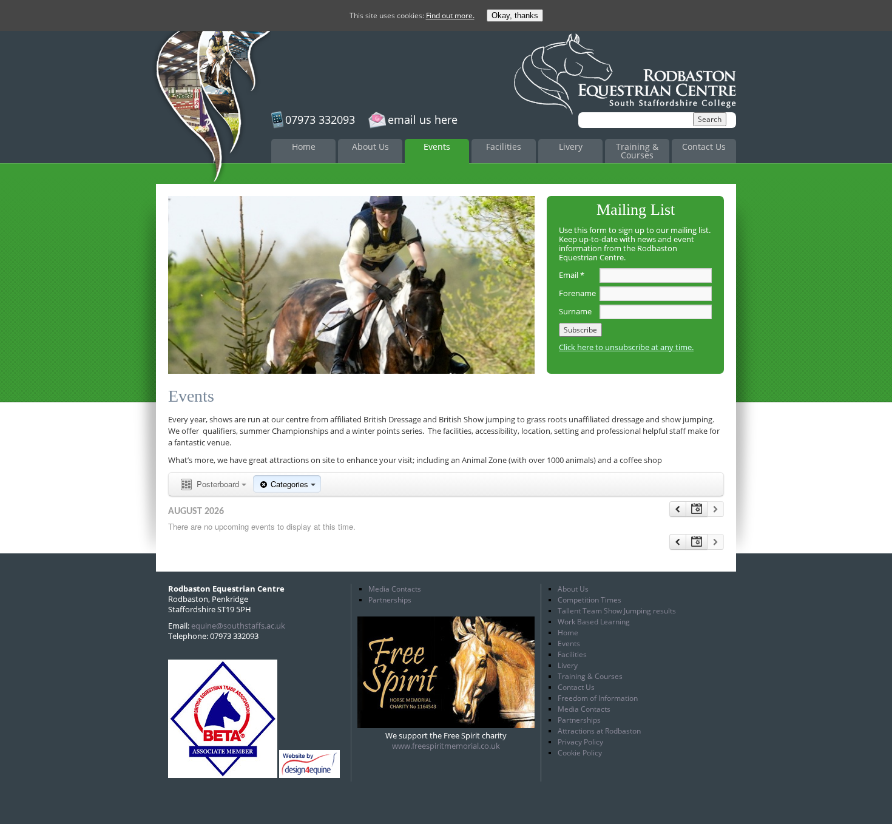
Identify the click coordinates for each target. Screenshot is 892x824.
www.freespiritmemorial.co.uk (446, 745)
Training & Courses (637, 151)
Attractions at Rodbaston (599, 731)
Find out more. (450, 15)
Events (437, 146)
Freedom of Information (598, 698)
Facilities (503, 146)
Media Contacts (394, 589)
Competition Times (589, 600)
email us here (423, 119)
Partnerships (389, 600)
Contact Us (704, 146)
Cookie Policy (580, 753)
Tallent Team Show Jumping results (617, 611)
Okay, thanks (515, 15)
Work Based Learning (594, 621)
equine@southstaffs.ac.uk (238, 625)
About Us (370, 146)
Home (304, 146)
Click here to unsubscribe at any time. (626, 347)
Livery (571, 146)
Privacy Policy (580, 742)
